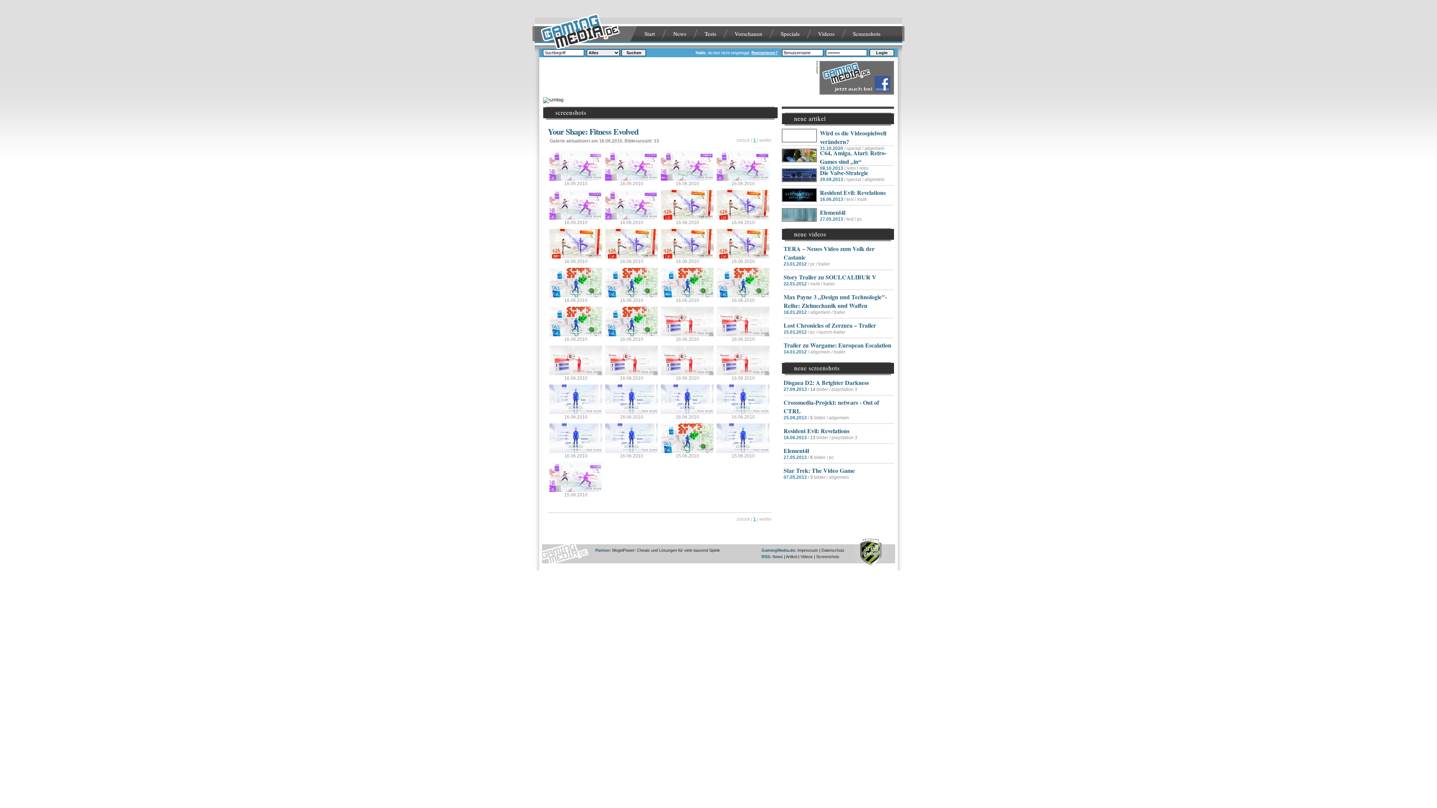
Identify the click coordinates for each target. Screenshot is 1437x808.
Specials (790, 33)
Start (649, 33)
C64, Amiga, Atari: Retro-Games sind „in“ (853, 157)
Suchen (633, 52)
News (679, 33)
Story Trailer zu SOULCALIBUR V (830, 277)
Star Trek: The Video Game (819, 470)
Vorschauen (748, 33)
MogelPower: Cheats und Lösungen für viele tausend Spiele (666, 550)
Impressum (807, 550)
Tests (710, 33)
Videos (826, 33)
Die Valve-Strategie (844, 172)
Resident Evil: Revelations (853, 192)
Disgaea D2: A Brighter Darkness (826, 382)
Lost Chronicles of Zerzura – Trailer (830, 325)
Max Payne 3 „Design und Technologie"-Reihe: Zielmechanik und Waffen (835, 301)
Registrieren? (764, 52)
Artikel (791, 556)
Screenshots (867, 33)
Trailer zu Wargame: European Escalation (837, 345)
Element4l (832, 212)
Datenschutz (833, 550)
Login (882, 52)
